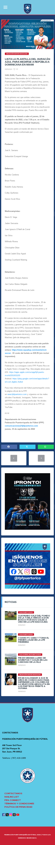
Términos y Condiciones (19, 803)
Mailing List (11, 796)
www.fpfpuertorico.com (17, 394)
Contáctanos (13, 793)
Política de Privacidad (18, 807)
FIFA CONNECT (12, 800)
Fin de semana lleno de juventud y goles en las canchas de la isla (32, 660)
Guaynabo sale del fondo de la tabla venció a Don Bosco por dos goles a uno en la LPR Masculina (34, 618)
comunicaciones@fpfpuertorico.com (21, 426)
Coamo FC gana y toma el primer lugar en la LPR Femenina (33, 640)
